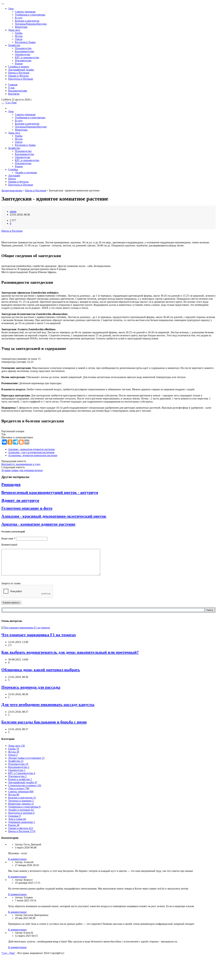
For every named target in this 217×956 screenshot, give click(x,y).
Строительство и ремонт (24, 785)
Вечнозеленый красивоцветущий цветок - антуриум (49, 492)
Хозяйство (14, 45)
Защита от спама (11, 583)
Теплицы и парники (21, 800)
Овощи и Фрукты (18, 75)
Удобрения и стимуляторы (30, 14)
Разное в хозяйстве (20, 779)
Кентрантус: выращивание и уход (20, 464)
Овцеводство (22, 54)
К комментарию (17, 859)
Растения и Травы (25, 42)
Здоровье (14, 815)
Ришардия (11, 484)
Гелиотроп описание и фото (26, 508)
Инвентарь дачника (21, 803)
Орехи (18, 39)
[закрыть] (2, 3)
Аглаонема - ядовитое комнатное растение (32, 455)
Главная (12, 84)
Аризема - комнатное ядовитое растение (31, 449)
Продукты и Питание (20, 78)
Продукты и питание (21, 812)
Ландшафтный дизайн (21, 69)
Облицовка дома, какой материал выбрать (40, 670)
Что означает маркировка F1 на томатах (38, 635)
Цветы (12, 178)
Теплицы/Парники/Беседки (31, 23)
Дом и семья (17, 819)
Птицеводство (23, 48)
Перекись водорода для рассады (30, 687)
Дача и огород (18, 788)
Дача (11, 8)
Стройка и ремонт (18, 66)
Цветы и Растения (18, 72)
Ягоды (19, 36)
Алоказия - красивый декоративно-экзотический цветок (53, 516)
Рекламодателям (17, 90)
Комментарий (9, 544)
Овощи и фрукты (20, 828)
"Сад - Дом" (8, 953)
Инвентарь (21, 26)
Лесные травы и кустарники (26, 757)
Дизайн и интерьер (26, 172)
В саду (19, 17)
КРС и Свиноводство (21, 773)
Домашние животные (21, 822)
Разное (19, 63)
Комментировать (11, 602)
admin (13, 211)
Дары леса (14, 30)
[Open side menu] (2, 103)
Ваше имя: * (8, 538)
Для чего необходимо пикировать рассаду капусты (47, 704)
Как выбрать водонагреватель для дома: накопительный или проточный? (70, 652)
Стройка (13, 169)
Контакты (13, 93)
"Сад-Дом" (11, 102)
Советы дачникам (25, 11)
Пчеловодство (23, 60)
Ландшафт (14, 175)
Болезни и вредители (27, 20)
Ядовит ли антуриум (20, 500)
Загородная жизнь (11, 190)
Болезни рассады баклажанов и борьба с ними (44, 722)
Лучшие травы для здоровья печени (22, 470)
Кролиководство (24, 51)
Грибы (18, 33)
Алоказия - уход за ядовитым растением (31, 452)
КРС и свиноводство (27, 57)
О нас (11, 87)
